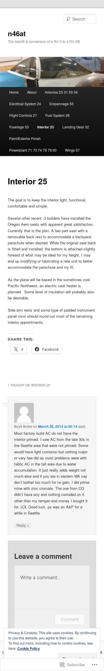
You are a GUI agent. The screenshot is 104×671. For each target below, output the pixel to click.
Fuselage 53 (19, 126)
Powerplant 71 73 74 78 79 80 (33, 150)
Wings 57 (72, 150)
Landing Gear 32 (75, 126)
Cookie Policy (28, 648)
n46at (17, 33)
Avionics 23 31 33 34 (61, 92)
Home (14, 92)
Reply (22, 525)
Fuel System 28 (57, 115)
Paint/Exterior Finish (25, 138)
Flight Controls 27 (23, 115)
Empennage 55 (61, 103)
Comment (70, 619)
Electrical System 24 (25, 103)
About (31, 92)
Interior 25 (45, 127)
